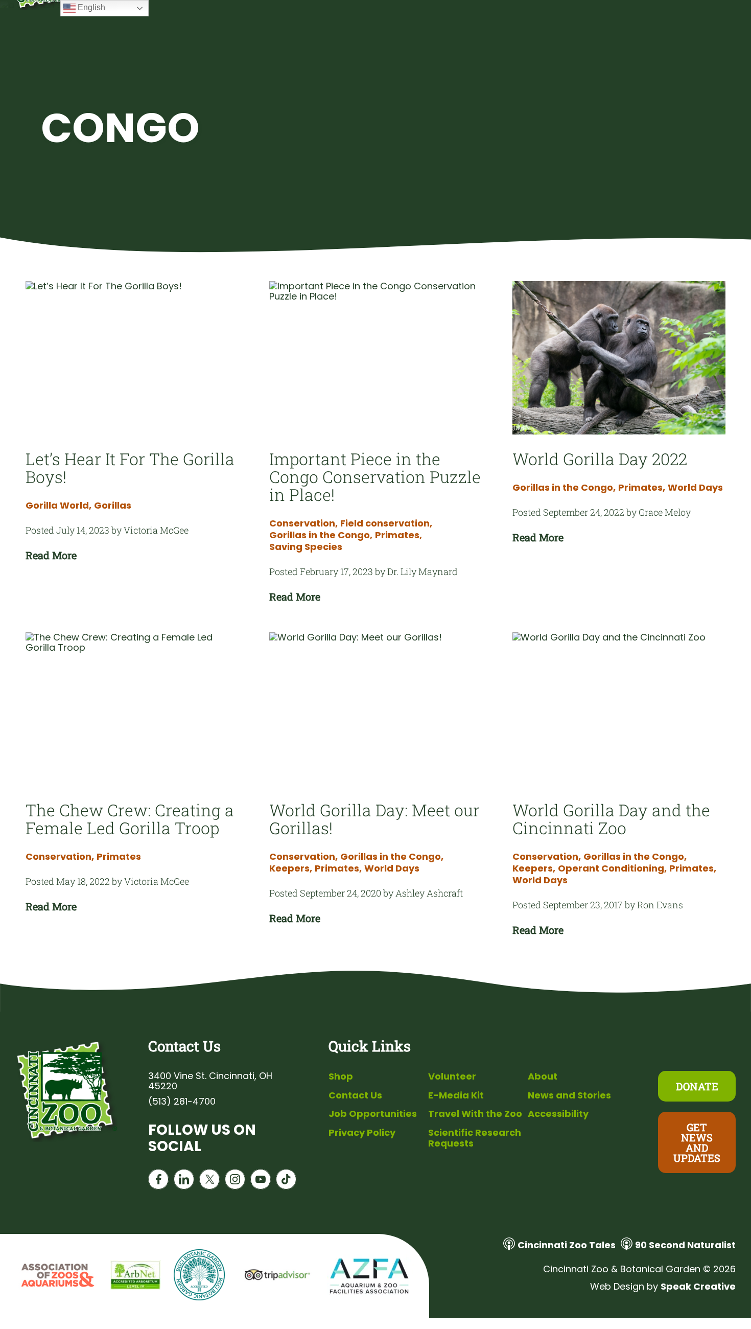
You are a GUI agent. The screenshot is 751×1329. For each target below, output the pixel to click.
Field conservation (386, 523)
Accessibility (558, 1113)
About (542, 1076)
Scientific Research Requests (474, 1138)
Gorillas (112, 505)
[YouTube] (260, 1181)
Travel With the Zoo (475, 1113)
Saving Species (305, 547)
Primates (398, 535)
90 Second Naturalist (685, 1245)
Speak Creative (698, 1286)
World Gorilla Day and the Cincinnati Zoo (611, 819)
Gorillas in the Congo (320, 535)
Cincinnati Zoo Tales (567, 1245)
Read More (51, 555)
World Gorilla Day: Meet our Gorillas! (374, 819)
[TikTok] (286, 1181)
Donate (697, 1086)
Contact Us (355, 1095)
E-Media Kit (456, 1095)
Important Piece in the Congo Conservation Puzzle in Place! (375, 477)
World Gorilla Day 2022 (599, 459)
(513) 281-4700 (182, 1101)
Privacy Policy (361, 1132)
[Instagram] (235, 1181)
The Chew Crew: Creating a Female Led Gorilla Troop (130, 819)
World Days (695, 487)
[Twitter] (209, 1181)
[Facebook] (158, 1181)
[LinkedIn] (184, 1181)
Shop (340, 1076)
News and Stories (569, 1095)
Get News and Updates (696, 1142)
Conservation (303, 523)
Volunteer (452, 1076)
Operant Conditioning (612, 868)
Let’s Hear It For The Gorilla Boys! (130, 468)
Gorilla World (58, 505)
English (90, 7)
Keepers (290, 868)
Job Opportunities (372, 1113)
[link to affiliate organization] (56, 1276)
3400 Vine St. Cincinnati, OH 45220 (210, 1081)
